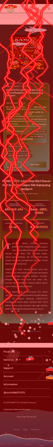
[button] (37, 8)
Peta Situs (35, 429)
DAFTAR (35, 165)
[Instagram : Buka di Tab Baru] (29, 423)
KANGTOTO (17, 246)
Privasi (16, 429)
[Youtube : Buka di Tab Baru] (35, 423)
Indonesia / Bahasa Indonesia (17, 409)
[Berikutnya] (50, 52)
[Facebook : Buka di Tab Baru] (17, 423)
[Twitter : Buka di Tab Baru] (23, 423)
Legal (25, 429)
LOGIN (14, 165)
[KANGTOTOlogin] (8, 8)
